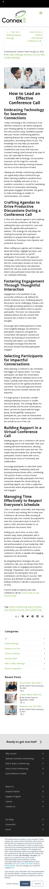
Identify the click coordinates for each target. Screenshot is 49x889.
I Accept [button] (25, 883)
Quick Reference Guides (15, 773)
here (12, 868)
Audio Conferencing (18, 607)
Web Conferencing (33, 610)
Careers (8, 801)
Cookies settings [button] (12, 883)
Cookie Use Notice (26, 863)
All (7, 54)
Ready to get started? (21, 742)
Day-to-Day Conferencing (16, 768)
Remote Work (11, 658)
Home (8, 829)
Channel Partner (12, 791)
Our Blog (9, 819)
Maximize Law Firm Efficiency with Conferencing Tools (31, 706)
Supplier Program (13, 796)
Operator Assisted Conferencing (19, 758)
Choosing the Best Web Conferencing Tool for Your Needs (31, 683)
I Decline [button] (37, 883)
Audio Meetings (16, 54)
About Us (9, 786)
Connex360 (10, 824)
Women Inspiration (13, 668)
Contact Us (10, 806)
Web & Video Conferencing (17, 763)
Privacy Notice (10, 865)
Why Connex (10, 753)
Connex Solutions (12, 653)
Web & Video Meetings (15, 663)
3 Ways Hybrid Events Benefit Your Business (31, 695)
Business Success (32, 54)
